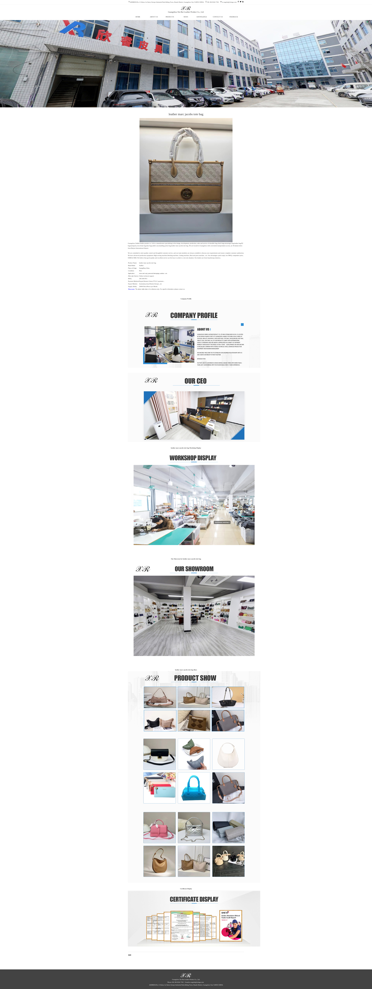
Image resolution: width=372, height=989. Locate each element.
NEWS (186, 17)
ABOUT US (154, 17)
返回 (129, 955)
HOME (138, 17)
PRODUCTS (170, 17)
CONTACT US (218, 17)
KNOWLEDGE (202, 17)
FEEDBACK (233, 17)
